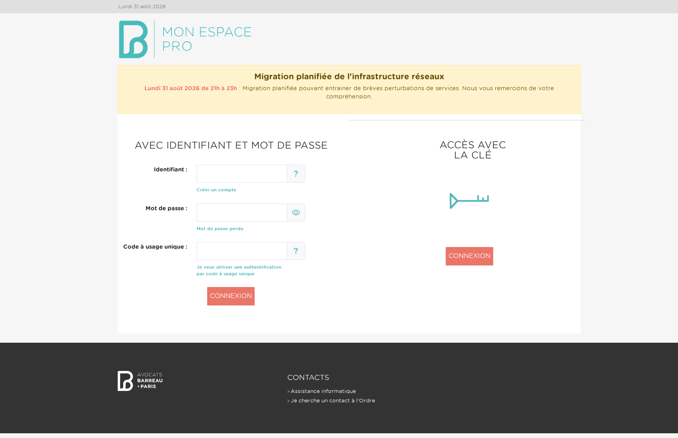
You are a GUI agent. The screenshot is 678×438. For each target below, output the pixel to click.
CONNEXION (231, 296)
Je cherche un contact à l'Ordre (333, 400)
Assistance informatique (323, 391)
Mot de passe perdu (220, 228)
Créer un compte (216, 190)
